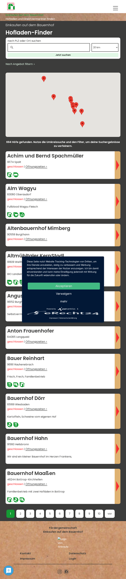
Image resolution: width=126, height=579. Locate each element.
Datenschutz (77, 553)
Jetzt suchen (63, 55)
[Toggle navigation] (115, 8)
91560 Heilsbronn (18, 444)
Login (72, 559)
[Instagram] (59, 571)
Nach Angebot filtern (19, 64)
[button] (74, 111)
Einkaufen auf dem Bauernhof (24, 15)
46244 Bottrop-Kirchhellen (24, 479)
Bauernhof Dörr (26, 398)
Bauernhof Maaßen (31, 473)
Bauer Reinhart (25, 358)
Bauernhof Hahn (27, 438)
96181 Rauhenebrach (20, 364)
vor (110, 514)
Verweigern (64, 293)
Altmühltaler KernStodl (35, 256)
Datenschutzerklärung (68, 318)
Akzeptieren (63, 286)
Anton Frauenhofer (30, 331)
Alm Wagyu (21, 188)
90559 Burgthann (18, 234)
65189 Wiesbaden (18, 404)
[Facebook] (66, 571)
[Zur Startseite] (11, 6)
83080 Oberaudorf (19, 194)
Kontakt (25, 553)
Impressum (27, 559)
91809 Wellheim (17, 262)
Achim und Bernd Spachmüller (45, 156)
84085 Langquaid (18, 337)
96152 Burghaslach (19, 302)
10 (99, 514)
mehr (63, 301)
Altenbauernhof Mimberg (38, 228)
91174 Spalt (14, 162)
